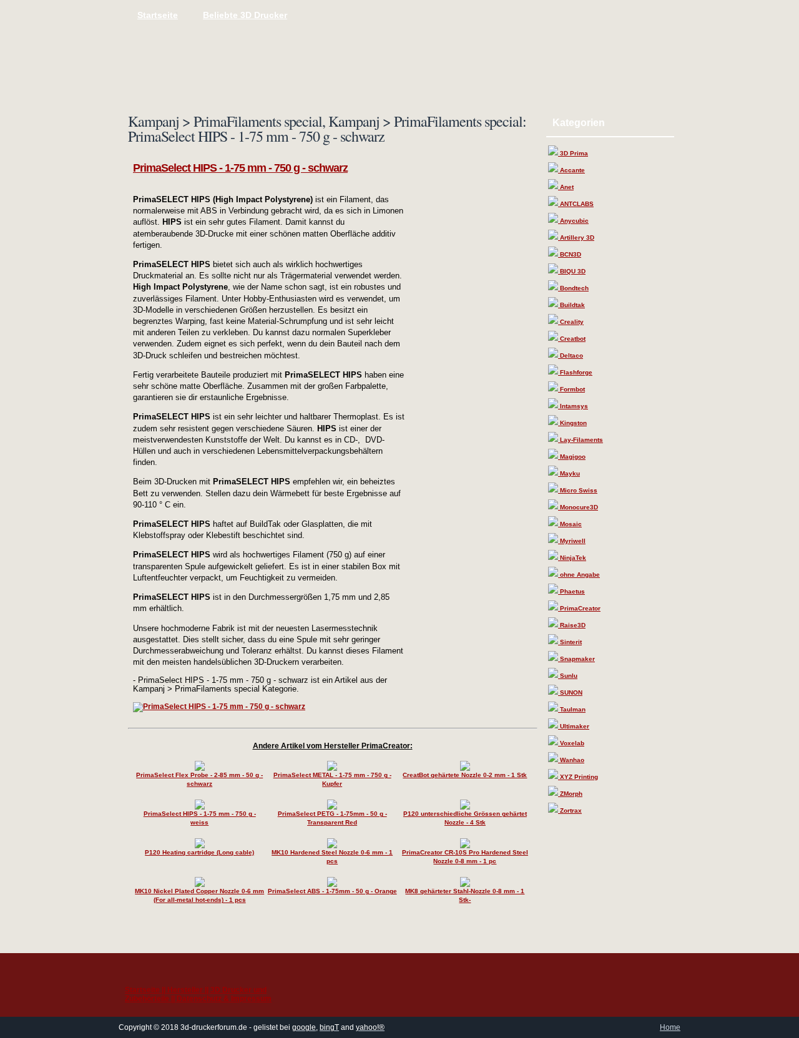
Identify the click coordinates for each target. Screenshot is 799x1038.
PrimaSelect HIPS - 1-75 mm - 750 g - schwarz (240, 168)
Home (670, 1027)
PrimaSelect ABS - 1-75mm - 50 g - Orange (332, 891)
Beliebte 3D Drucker (245, 15)
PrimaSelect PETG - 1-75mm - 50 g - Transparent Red (332, 818)
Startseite (157, 15)
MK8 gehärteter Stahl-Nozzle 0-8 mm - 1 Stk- (464, 895)
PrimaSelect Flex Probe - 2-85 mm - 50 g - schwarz (199, 779)
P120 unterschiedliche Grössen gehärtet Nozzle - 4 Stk (465, 818)
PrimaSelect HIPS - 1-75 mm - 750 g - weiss (200, 818)
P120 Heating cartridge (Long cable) (199, 852)
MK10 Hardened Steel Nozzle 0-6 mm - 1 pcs (332, 856)
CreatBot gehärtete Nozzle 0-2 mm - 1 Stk (465, 774)
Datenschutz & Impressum (224, 998)
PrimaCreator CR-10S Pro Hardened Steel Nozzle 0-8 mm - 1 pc (465, 856)
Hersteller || (188, 990)
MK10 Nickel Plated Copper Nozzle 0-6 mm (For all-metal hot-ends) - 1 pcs (199, 895)
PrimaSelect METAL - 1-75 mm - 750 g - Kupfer (332, 779)
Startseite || (146, 990)
